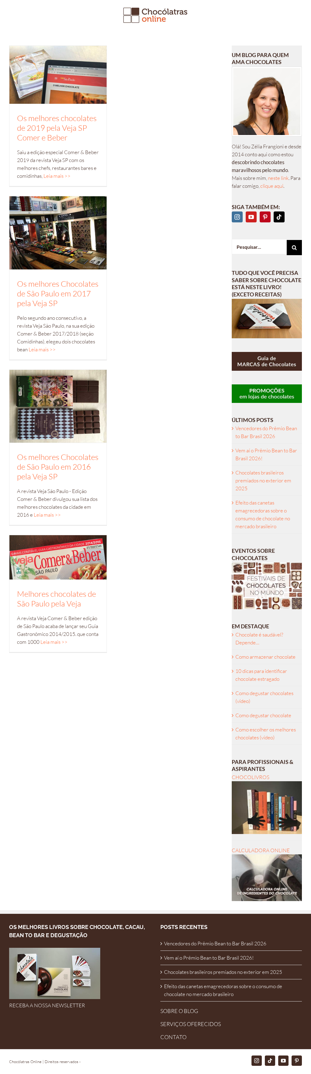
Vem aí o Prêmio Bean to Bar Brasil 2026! (209, 957)
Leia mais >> (56, 176)
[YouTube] (251, 216)
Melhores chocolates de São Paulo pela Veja (56, 598)
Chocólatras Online (25, 1061)
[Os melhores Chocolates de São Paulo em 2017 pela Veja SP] (58, 232)
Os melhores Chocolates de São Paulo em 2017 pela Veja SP (57, 293)
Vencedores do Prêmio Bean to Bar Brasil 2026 (215, 943)
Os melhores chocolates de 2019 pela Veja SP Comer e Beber (57, 127)
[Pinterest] (265, 216)
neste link (278, 178)
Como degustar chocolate (263, 715)
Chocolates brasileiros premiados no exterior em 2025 (263, 480)
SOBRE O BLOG (179, 1011)
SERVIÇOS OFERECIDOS (190, 1024)
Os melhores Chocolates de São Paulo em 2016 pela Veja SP (57, 466)
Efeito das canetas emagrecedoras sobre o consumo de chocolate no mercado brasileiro (223, 990)
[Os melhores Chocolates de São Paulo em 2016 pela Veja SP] (58, 406)
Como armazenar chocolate (265, 657)
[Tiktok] (279, 216)
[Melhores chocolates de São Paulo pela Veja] (58, 557)
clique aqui (271, 186)
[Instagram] (237, 216)
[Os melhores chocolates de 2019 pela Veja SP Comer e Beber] (58, 75)
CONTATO (173, 1037)
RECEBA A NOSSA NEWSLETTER (47, 1005)
